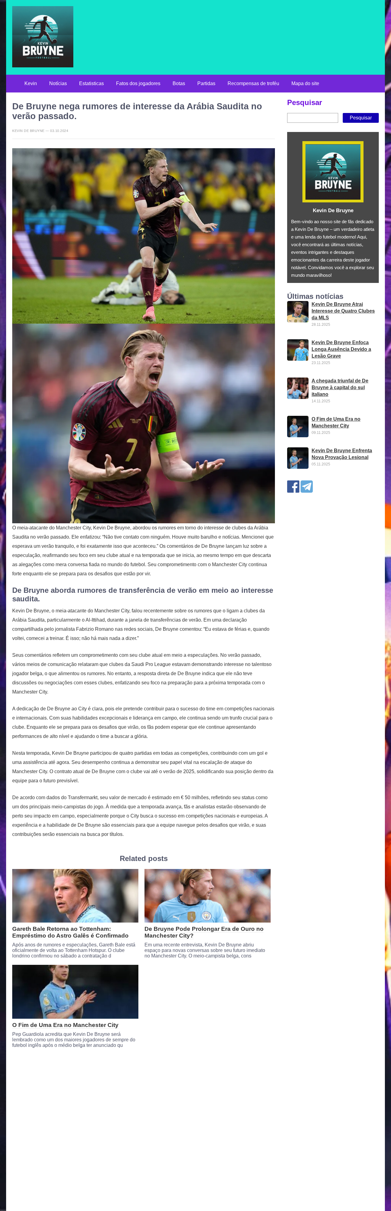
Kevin (30, 83)
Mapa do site (305, 83)
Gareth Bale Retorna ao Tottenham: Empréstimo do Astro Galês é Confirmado (70, 932)
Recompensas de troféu (253, 83)
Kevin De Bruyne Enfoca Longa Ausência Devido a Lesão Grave (341, 349)
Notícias (58, 83)
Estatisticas (91, 83)
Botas (179, 83)
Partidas (206, 83)
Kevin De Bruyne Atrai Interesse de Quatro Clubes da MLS (343, 311)
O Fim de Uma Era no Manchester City (65, 1025)
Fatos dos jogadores (138, 83)
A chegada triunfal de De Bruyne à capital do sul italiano (340, 387)
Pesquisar (304, 103)
